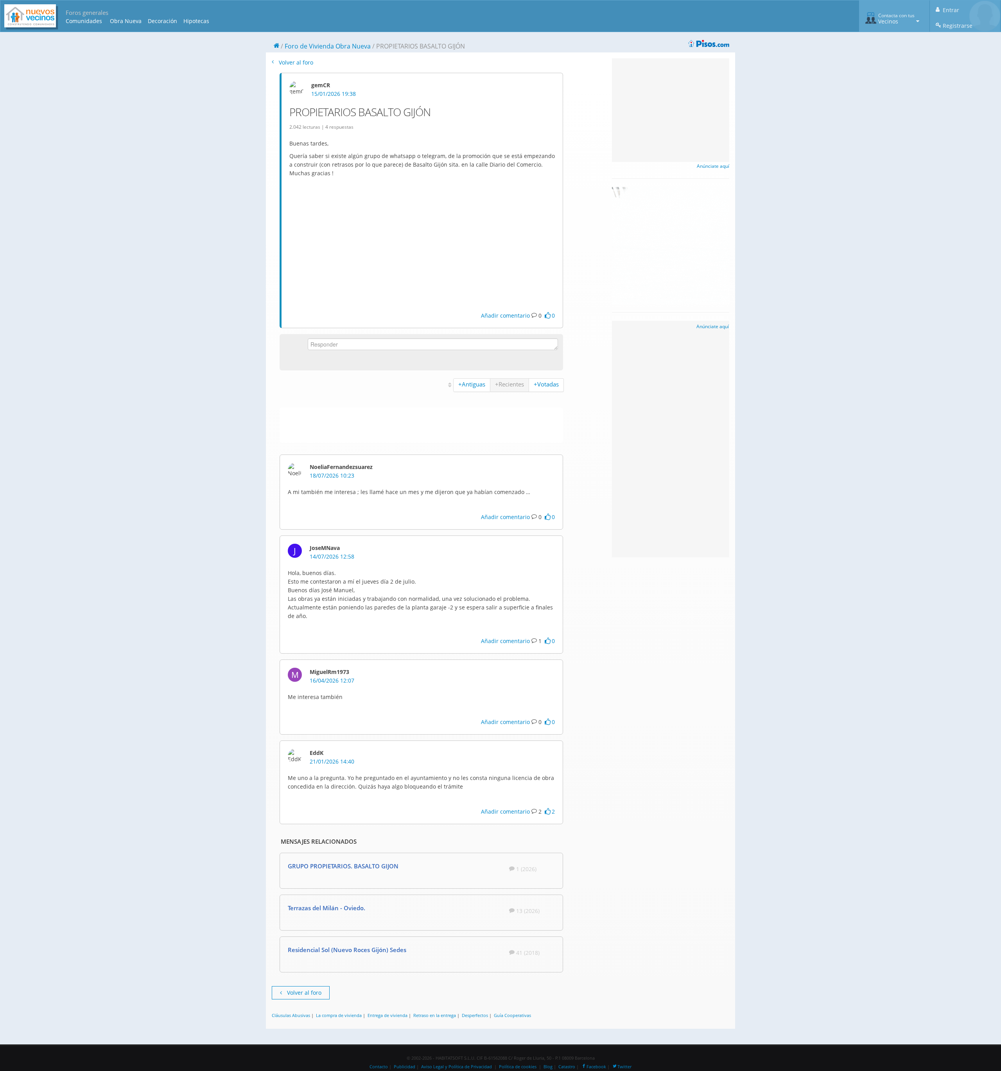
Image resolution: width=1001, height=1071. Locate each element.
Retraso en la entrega (434, 1015)
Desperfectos (475, 1015)
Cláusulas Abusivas (291, 1015)
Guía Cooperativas (512, 1015)
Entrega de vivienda (387, 1015)
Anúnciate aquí (713, 166)
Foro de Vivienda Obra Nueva (328, 46)
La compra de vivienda (339, 1015)
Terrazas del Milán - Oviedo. (326, 908)
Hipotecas (196, 21)
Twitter (624, 1066)
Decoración (162, 21)
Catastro (566, 1066)
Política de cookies (517, 1066)
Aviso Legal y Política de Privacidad (456, 1066)
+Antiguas (471, 384)
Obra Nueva (126, 21)
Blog (548, 1066)
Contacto (379, 1066)
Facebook (596, 1066)
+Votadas (546, 384)
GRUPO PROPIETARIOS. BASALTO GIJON (343, 866)
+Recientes (509, 384)
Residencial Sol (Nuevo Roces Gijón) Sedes (347, 950)
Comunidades (84, 21)
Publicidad (404, 1066)
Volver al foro (295, 62)
